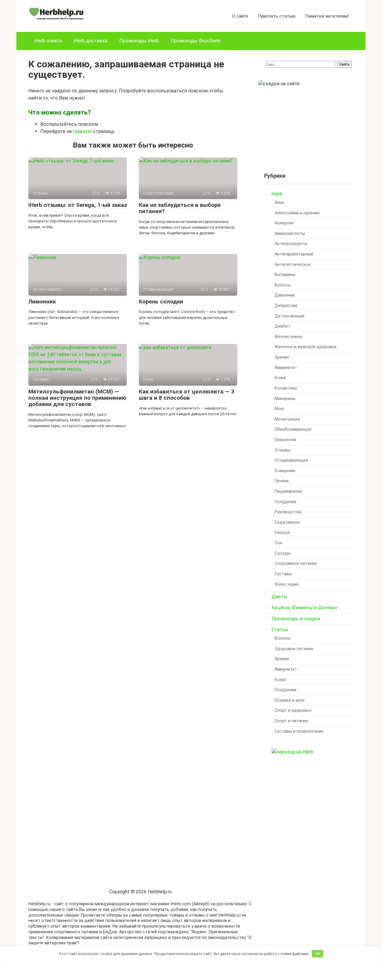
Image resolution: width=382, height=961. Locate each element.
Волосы (282, 285)
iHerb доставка (90, 41)
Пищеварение (288, 491)
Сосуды (282, 553)
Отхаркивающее (291, 460)
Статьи (280, 630)
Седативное (287, 522)
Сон (278, 542)
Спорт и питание (291, 720)
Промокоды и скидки (296, 618)
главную (82, 131)
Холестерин (287, 584)
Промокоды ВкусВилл (195, 41)
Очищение (285, 470)
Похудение (286, 501)
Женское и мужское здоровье (306, 346)
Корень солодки (161, 301)
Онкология (285, 439)
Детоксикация (289, 316)
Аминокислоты (290, 233)
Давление (285, 295)
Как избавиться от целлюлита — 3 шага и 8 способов (186, 394)
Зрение (282, 357)
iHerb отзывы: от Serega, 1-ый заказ (77, 205)
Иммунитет (286, 367)
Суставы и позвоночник (299, 731)
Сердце (282, 532)
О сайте (240, 16)
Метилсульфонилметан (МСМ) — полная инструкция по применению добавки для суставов (77, 397)
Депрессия (286, 305)
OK (317, 953)
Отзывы (282, 450)
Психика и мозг (290, 700)
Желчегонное (288, 336)
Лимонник (42, 301)
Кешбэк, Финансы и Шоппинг (305, 607)
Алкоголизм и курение (297, 213)
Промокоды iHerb (139, 41)
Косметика (286, 388)
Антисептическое (293, 264)
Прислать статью (276, 16)
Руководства (288, 511)
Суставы (283, 573)
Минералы (285, 398)
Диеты (279, 596)
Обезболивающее (293, 429)
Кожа (280, 377)
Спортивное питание (296, 563)
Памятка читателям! (327, 16)
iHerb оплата (48, 41)
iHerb (277, 194)
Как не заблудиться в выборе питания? (180, 208)
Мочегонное (287, 419)
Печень (282, 480)
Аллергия (284, 223)
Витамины (285, 274)
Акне (279, 202)
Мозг (280, 408)
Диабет (282, 326)
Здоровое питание (294, 648)
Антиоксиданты (291, 243)
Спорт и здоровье (293, 710)
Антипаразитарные (294, 254)
